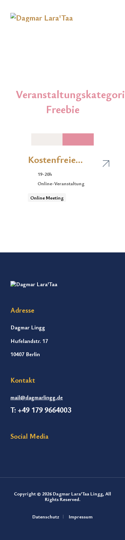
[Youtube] (28, 453)
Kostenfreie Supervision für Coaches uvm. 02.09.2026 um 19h (59, 159)
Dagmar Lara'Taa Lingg (78, 493)
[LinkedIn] (42, 453)
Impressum (81, 516)
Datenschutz (45, 516)
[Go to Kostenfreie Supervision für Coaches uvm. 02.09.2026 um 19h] (105, 162)
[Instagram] (14, 453)
